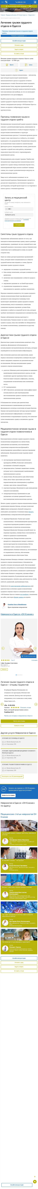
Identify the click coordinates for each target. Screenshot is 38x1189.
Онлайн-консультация (30, 656)
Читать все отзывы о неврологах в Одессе (18, 716)
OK (30, 6)
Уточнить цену (19, 45)
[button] (35, 1176)
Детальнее (23, 6)
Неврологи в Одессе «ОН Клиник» (17, 614)
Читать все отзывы (19, 721)
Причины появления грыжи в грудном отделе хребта (17, 32)
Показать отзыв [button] (25, 707)
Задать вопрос (19, 49)
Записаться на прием (8, 795)
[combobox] (8, 209)
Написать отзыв (19, 725)
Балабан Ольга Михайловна (17, 604)
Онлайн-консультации (19, 40)
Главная (3, 15)
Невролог (4, 669)
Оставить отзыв (19, 53)
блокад (31, 512)
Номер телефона (9, 206)
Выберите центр (9, 212)
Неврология (31, 15)
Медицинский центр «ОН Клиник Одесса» (16, 15)
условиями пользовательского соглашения (17, 220)
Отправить (19, 225)
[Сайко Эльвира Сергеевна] (19, 645)
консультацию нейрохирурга (20, 586)
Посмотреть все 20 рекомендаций (12, 776)
